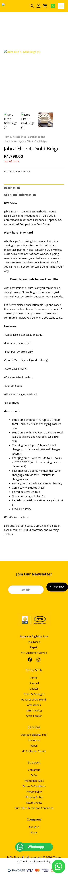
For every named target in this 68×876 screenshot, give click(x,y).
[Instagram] (38, 659)
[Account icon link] (38, 5)
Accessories (19, 136)
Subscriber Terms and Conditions (34, 808)
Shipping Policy (34, 797)
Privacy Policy (34, 791)
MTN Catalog (34, 710)
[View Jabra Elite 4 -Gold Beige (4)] (11, 121)
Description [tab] (12, 188)
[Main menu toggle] (61, 6)
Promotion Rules (34, 780)
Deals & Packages (34, 694)
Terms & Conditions (34, 786)
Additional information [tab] (20, 194)
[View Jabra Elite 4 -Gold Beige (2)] (28, 121)
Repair (34, 647)
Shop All (34, 683)
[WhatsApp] (53, 6)
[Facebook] (30, 659)
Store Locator (34, 716)
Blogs (34, 832)
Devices (34, 688)
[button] (32, 6)
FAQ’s (34, 775)
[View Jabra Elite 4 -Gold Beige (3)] (45, 120)
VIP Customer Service (34, 652)
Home (7, 136)
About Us (34, 827)
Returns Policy (34, 802)
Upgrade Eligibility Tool (34, 636)
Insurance (34, 642)
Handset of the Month (34, 699)
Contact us (34, 770)
